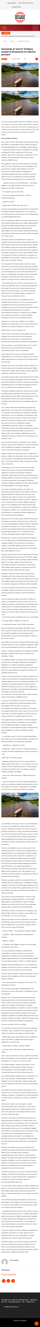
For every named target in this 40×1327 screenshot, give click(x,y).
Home (5, 41)
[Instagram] (30, 7)
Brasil (12, 41)
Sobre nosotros (11, 3)
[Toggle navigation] (4, 28)
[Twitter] (26, 7)
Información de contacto (26, 3)
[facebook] (23, 7)
